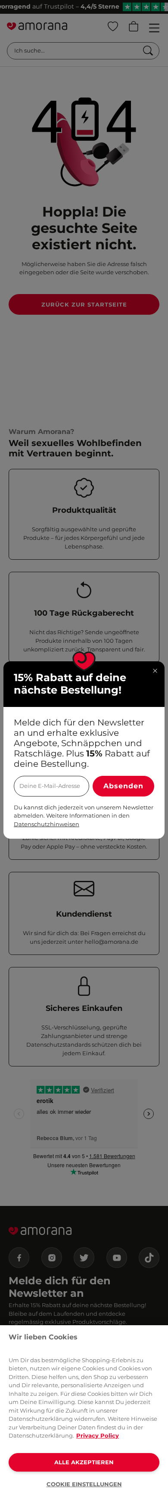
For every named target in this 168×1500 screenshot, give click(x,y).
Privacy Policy (97, 1435)
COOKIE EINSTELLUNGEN (84, 1484)
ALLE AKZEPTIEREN (84, 1462)
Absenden (123, 786)
